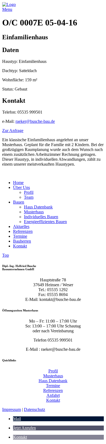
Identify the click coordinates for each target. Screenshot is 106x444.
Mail (17, 418)
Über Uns (21, 187)
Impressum (11, 409)
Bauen (18, 202)
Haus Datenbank (38, 207)
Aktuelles (21, 226)
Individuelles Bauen (41, 216)
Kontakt (20, 246)
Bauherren (22, 241)
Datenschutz (34, 409)
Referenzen (23, 231)
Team (28, 197)
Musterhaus (34, 212)
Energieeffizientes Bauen (45, 221)
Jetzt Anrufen (24, 428)
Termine (20, 236)
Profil (28, 192)
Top (5, 255)
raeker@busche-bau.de (35, 121)
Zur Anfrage (12, 130)
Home (18, 182)
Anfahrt (53, 395)
